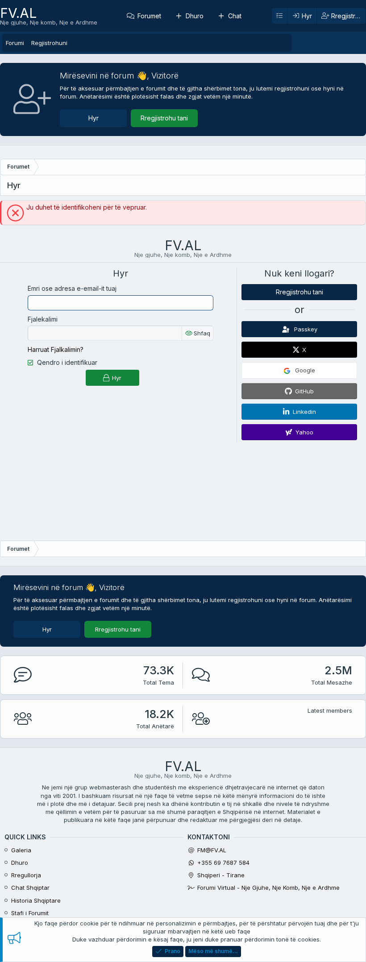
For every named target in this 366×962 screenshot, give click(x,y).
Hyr (93, 118)
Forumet (149, 16)
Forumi (15, 42)
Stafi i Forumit (30, 913)
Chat (234, 16)
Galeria (21, 850)
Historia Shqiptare (36, 900)
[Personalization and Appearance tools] (279, 16)
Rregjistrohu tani (164, 118)
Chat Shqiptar (30, 887)
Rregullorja (26, 875)
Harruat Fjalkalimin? (55, 349)
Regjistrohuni (49, 42)
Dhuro (195, 16)
